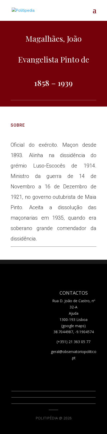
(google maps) (73, 325)
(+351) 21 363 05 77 (73, 341)
